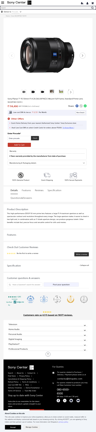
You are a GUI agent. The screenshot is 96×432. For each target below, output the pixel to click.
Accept (13, 427)
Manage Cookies (32, 427)
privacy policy (63, 422)
